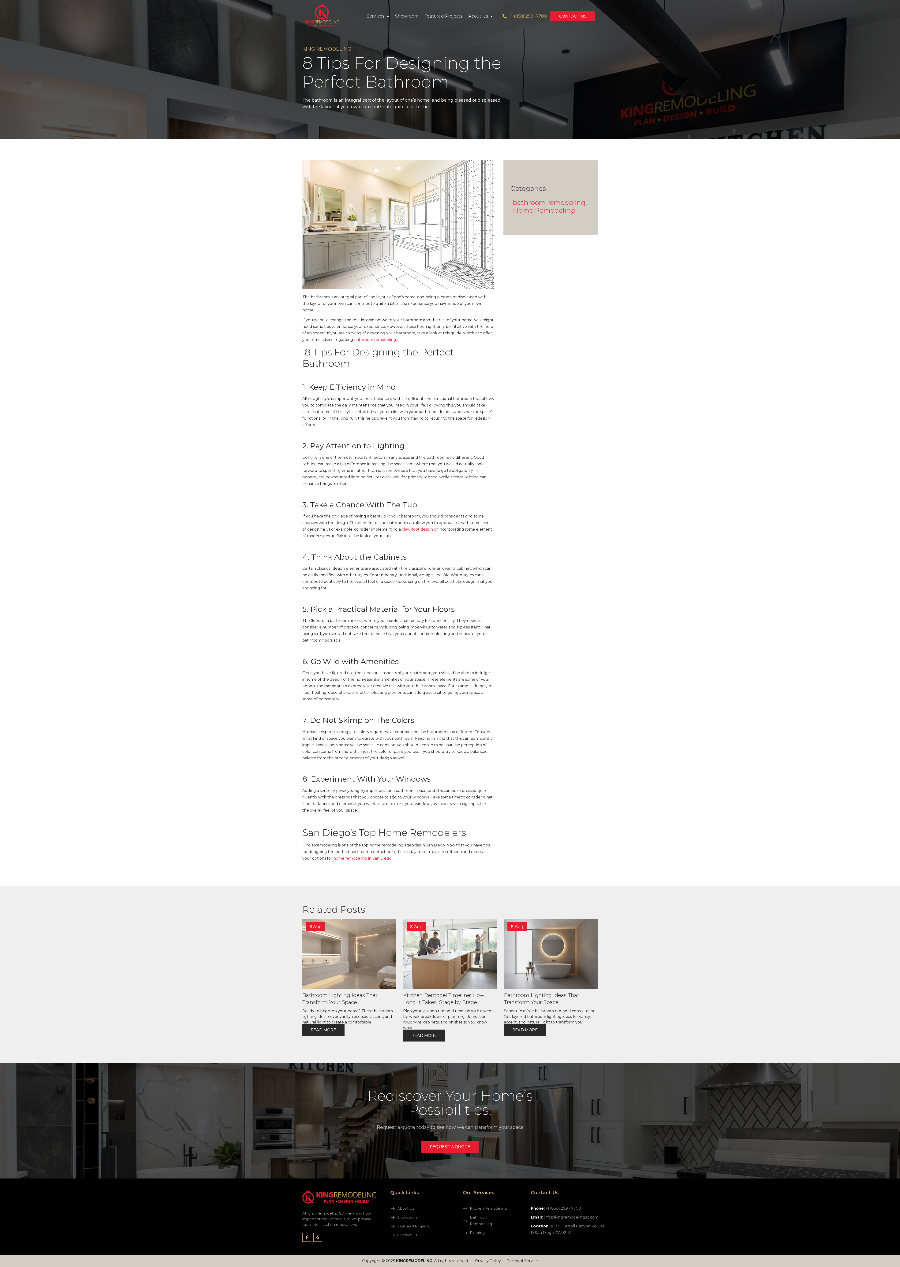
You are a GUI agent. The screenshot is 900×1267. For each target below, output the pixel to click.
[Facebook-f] (306, 1237)
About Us (478, 16)
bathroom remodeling (549, 203)
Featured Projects (443, 16)
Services (376, 16)
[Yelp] (317, 1237)
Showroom (407, 16)
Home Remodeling (544, 210)
